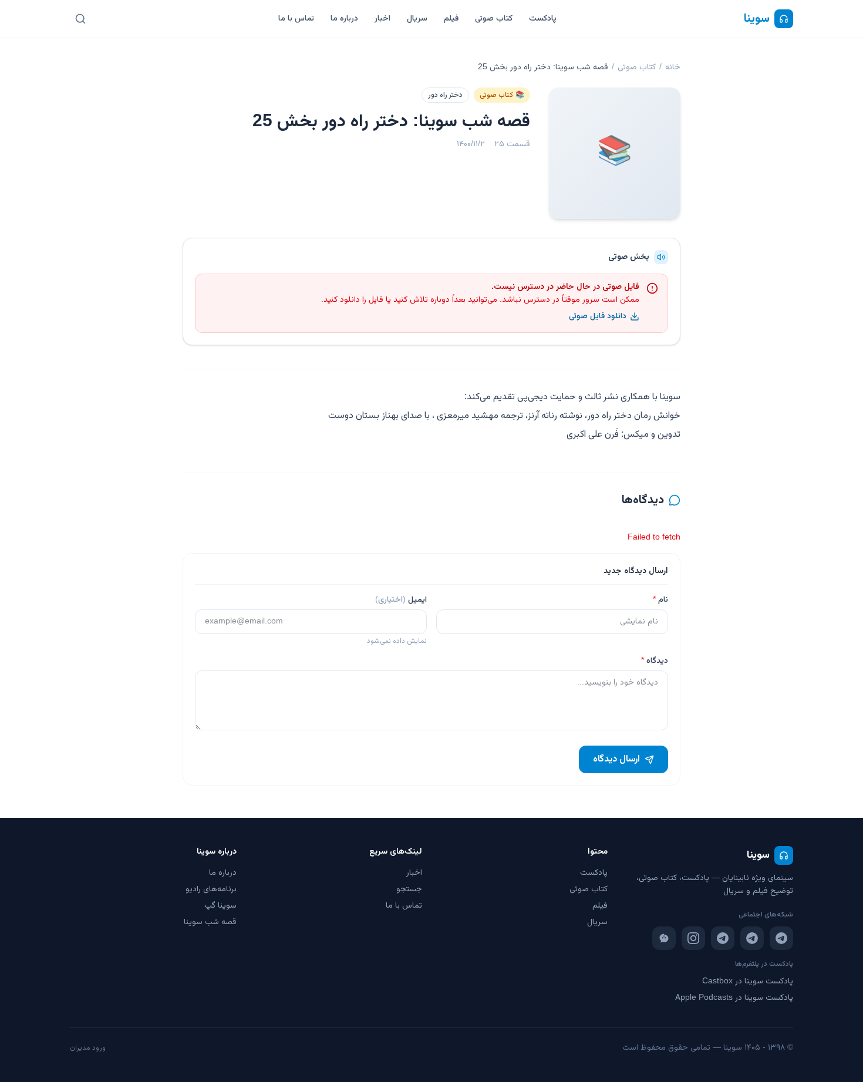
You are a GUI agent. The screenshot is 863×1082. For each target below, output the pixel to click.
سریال (417, 18)
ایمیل (401, 600)
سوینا (757, 18)
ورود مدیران (88, 1048)
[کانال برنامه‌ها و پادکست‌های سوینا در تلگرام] (752, 938)
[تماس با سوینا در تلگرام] (722, 938)
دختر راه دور (445, 95)
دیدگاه (654, 661)
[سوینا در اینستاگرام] (693, 938)
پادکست (543, 18)
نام (660, 600)
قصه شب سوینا (210, 922)
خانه (672, 67)
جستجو (409, 889)
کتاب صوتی (494, 18)
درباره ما (344, 18)
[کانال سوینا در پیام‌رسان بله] (664, 938)
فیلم (451, 18)
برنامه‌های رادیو (211, 889)
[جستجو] (80, 18)
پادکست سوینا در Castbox (747, 981)
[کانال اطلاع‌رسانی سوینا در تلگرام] (781, 938)
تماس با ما (296, 18)
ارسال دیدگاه (616, 759)
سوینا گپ (220, 905)
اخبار (382, 18)
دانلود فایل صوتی (597, 316)
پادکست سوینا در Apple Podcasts (734, 998)
